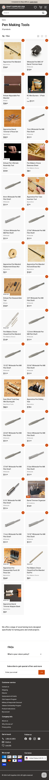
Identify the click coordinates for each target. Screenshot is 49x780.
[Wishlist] (35, 7)
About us (5, 721)
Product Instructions (8, 709)
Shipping (5, 690)
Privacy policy (6, 727)
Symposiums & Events (9, 696)
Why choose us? (7, 724)
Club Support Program (9, 699)
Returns (4, 693)
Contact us (5, 687)
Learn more (33, 2)
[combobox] (24, 13)
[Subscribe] (41, 672)
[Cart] (40, 7)
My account (6, 712)
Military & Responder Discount (12, 702)
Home (4, 20)
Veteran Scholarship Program (11, 705)
